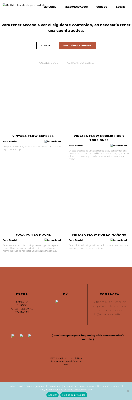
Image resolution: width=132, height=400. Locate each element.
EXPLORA (22, 301)
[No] (127, 391)
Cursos (101, 6)
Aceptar (52, 394)
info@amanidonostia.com (109, 314)
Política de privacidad (74, 394)
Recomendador (76, 6)
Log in (120, 6)
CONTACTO (22, 312)
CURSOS (22, 305)
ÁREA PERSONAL (22, 308)
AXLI (62, 358)
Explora (49, 6)
